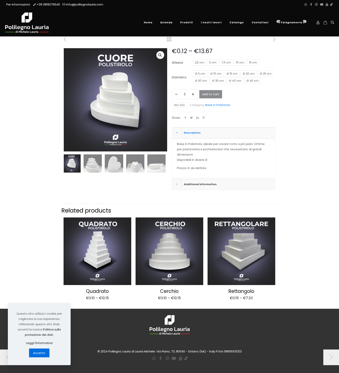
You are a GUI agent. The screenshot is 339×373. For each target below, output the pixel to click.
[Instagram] (316, 4)
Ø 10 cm (215, 74)
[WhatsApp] (306, 4)
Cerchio (169, 291)
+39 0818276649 (48, 4)
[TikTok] (331, 4)
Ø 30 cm (201, 81)
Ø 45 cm (252, 81)
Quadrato (97, 291)
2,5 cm (199, 62)
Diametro (179, 77)
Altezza (177, 63)
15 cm (253, 62)
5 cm (212, 62)
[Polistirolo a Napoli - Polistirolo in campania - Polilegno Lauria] (27, 22)
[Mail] (322, 4)
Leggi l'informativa (39, 343)
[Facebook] (311, 4)
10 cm (240, 62)
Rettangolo (241, 291)
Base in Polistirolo (217, 105)
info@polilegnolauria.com (84, 4)
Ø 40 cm (235, 81)
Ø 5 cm (200, 74)
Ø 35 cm (218, 81)
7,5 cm (226, 62)
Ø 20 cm (249, 74)
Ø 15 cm (232, 74)
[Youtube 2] (327, 4)
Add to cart (210, 94)
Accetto (39, 353)
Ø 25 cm (266, 74)
